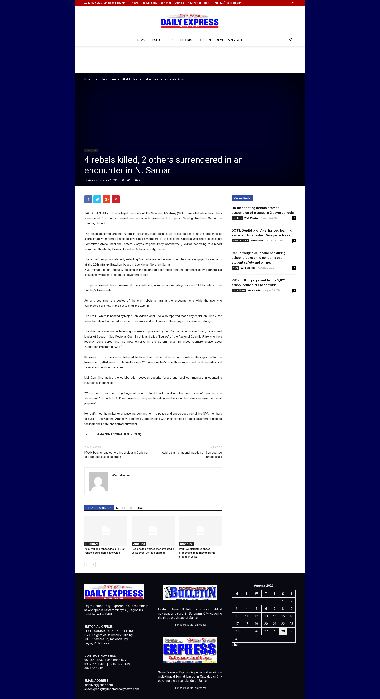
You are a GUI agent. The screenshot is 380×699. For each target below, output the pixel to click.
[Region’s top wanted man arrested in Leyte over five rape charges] (153, 531)
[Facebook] (293, 3)
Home (87, 79)
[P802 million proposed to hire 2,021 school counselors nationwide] (105, 531)
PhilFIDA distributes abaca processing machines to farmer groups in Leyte (197, 552)
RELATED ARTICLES (99, 507)
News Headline (240, 240)
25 (246, 631)
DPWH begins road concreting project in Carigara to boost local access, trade (116, 455)
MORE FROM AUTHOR (130, 507)
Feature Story (149, 2)
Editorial (166, 2)
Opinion (179, 2)
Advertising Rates (198, 2)
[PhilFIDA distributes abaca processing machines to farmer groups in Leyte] (200, 531)
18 (246, 623)
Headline (237, 218)
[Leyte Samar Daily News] (190, 20)
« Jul (235, 644)
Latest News (101, 79)
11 (246, 616)
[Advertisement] (190, 59)
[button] (291, 40)
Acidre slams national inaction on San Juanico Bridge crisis (192, 455)
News (135, 2)
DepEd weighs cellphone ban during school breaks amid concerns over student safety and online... (259, 257)
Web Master (95, 180)
